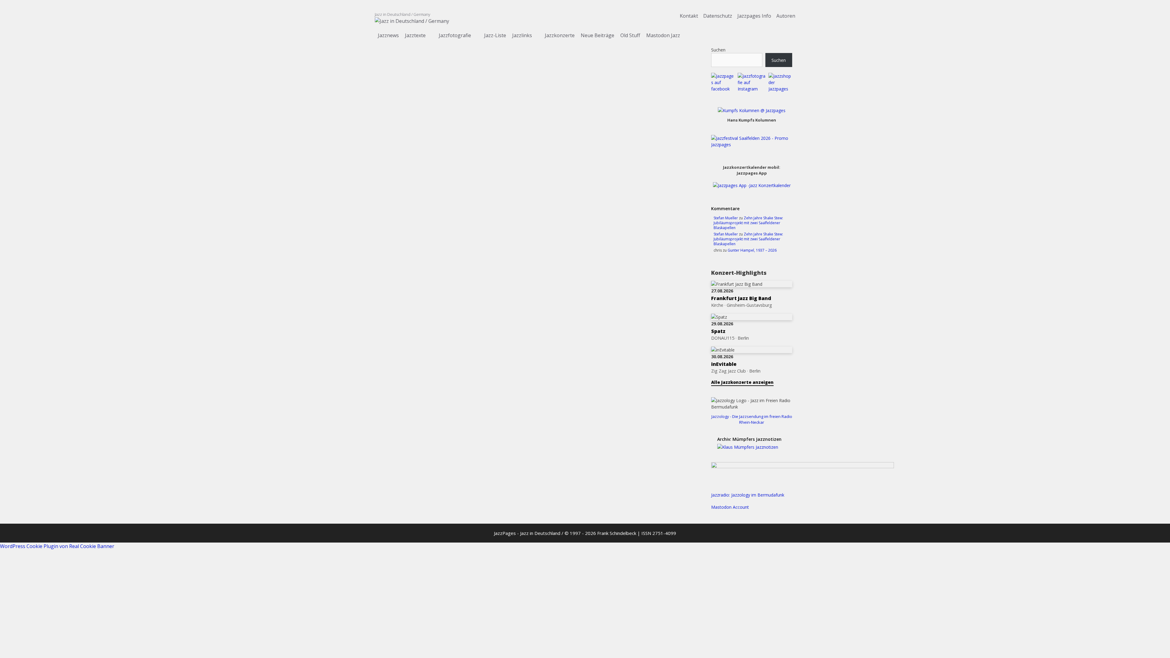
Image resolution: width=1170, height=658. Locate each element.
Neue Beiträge (597, 35)
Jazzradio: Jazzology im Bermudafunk (747, 495)
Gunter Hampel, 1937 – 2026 (752, 250)
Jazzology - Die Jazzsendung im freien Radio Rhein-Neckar (751, 419)
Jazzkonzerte (560, 35)
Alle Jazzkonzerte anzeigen (742, 382)
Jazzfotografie (455, 35)
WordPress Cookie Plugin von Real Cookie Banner (57, 546)
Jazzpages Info (754, 15)
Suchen (718, 50)
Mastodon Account (730, 507)
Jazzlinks (522, 35)
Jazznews (388, 35)
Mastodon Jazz (663, 35)
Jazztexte (415, 35)
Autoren (785, 15)
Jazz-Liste (495, 35)
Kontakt (689, 15)
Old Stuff (630, 35)
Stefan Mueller (726, 218)
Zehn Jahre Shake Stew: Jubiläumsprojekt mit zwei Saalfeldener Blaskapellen (748, 222)
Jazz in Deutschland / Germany (402, 14)
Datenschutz (718, 15)
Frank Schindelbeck (616, 533)
